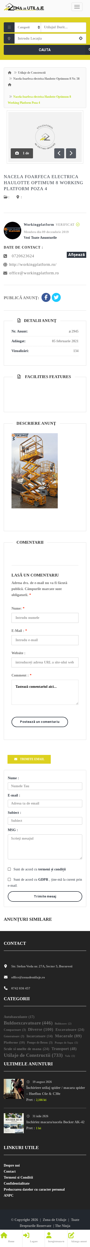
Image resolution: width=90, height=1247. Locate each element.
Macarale (68, 1036)
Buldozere (63, 1023)
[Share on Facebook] (46, 298)
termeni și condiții (52, 869)
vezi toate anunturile (40, 238)
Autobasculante (19, 1017)
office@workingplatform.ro (34, 273)
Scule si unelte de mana (26, 1049)
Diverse (40, 1029)
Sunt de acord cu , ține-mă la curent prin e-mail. (45, 882)
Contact (10, 1171)
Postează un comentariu (40, 722)
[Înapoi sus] (74, 1215)
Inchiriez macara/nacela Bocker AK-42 (55, 1122)
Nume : (13, 778)
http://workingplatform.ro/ (32, 264)
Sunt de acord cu (40, 869)
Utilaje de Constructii (32, 72)
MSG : (13, 830)
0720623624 (23, 256)
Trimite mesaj (45, 896)
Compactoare (15, 1030)
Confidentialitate (17, 1183)
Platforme (14, 1042)
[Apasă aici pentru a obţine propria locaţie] (81, 39)
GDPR (43, 879)
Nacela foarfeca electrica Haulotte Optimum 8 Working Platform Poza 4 (43, 182)
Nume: (18, 608)
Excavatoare (70, 1030)
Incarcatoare (39, 1036)
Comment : (22, 675)
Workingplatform (39, 224)
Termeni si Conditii (18, 1177)
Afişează (76, 254)
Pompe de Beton (39, 1042)
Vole (70, 1056)
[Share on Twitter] (56, 298)
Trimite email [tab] (32, 759)
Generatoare (14, 1036)
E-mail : (19, 631)
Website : (19, 653)
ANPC (9, 1195)
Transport (64, 1049)
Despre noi (12, 1165)
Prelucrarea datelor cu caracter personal (34, 1189)
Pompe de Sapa (66, 1042)
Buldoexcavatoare (28, 1023)
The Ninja (62, 1226)
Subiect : (14, 813)
